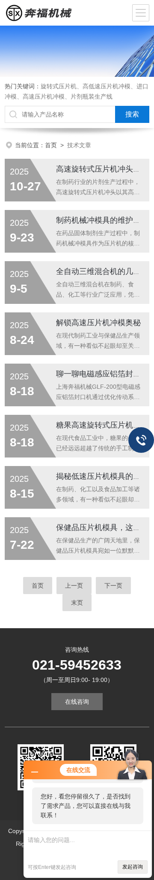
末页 (77, 602)
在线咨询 (77, 701)
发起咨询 (132, 867)
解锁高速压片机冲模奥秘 (98, 322)
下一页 (113, 585)
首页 (51, 145)
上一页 (74, 585)
